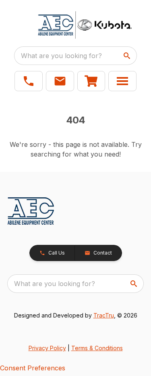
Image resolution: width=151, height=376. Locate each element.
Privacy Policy (47, 348)
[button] (28, 81)
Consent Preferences (32, 368)
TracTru (103, 315)
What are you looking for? (61, 56)
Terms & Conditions (97, 348)
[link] (91, 81)
